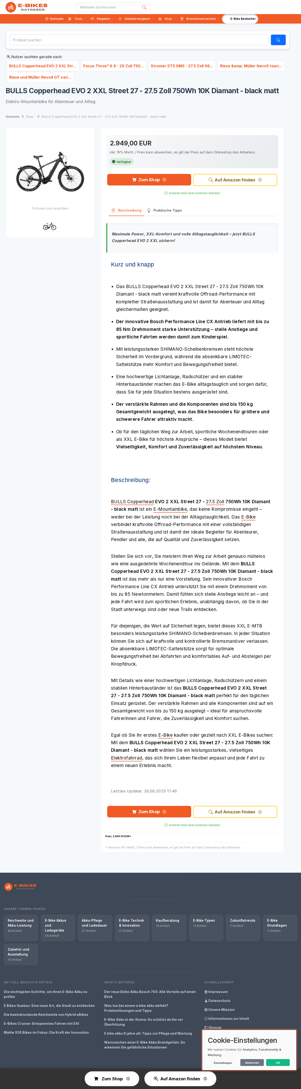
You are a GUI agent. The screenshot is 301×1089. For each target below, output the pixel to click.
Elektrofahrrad (126, 758)
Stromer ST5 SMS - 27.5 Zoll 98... (182, 66)
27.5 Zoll (215, 501)
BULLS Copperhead (132, 501)
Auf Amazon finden (235, 179)
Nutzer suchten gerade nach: (36, 56)
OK (278, 1063)
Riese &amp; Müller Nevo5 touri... (251, 66)
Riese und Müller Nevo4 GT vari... (40, 77)
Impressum (218, 992)
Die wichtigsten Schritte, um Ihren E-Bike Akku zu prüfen (45, 994)
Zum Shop (149, 179)
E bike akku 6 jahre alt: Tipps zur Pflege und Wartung (148, 1033)
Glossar (215, 1027)
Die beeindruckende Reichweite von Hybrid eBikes (46, 1015)
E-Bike (248, 517)
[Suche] (144, 7)
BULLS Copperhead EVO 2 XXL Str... (42, 66)
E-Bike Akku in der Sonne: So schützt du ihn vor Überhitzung (143, 1021)
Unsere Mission (221, 1010)
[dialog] (249, 1050)
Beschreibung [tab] (129, 210)
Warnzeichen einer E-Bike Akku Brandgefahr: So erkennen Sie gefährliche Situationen (144, 1044)
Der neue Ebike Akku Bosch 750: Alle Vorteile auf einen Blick (150, 994)
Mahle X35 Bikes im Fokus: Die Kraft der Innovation (46, 1032)
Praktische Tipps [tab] (168, 210)
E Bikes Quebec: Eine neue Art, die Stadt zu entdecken (49, 1006)
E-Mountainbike (170, 509)
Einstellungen (223, 1063)
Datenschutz (219, 1001)
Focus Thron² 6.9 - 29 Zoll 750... (113, 66)
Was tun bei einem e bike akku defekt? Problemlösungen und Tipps (136, 1008)
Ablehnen (252, 1063)
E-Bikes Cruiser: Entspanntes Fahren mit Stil (41, 1023)
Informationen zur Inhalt (228, 1019)
